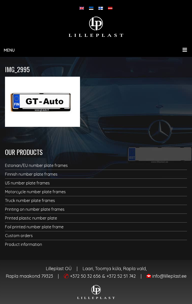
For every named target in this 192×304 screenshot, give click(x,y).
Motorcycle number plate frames (35, 191)
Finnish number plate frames (31, 174)
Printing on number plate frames (34, 209)
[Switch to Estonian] (91, 8)
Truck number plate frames (30, 200)
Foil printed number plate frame (34, 226)
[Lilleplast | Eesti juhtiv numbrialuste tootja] (96, 27)
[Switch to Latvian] (110, 8)
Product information (23, 244)
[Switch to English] (81, 8)
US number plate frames (27, 182)
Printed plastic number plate (31, 218)
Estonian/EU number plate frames (36, 165)
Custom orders (19, 235)
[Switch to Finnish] (101, 8)
